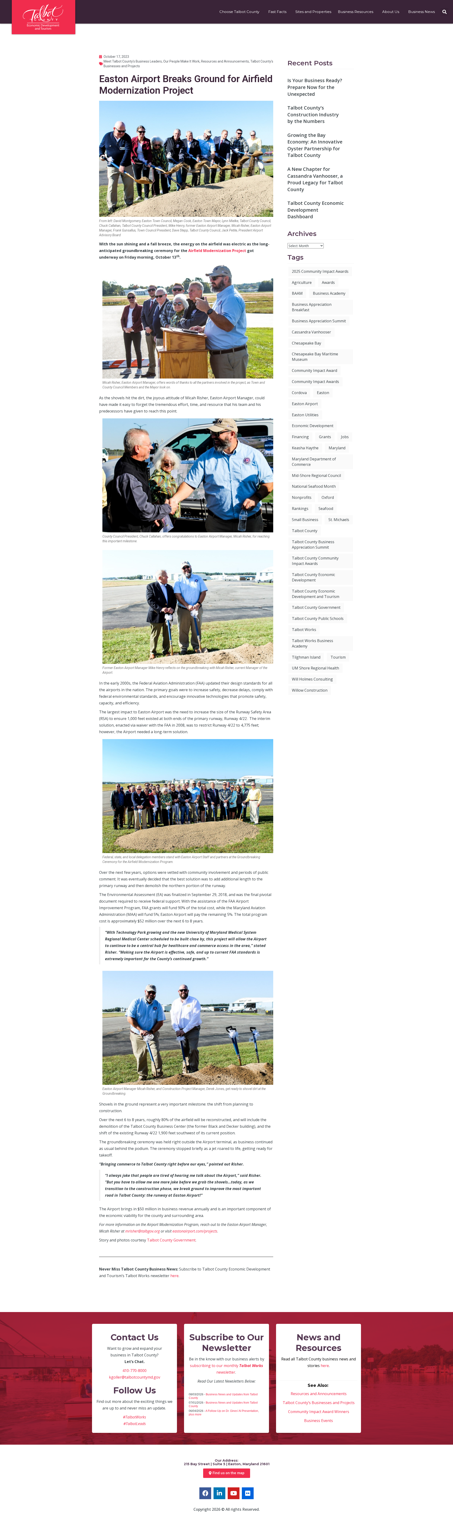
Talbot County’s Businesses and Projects (319, 1402)
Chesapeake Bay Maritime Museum (315, 356)
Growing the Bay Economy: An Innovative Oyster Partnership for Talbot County (314, 145)
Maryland (337, 447)
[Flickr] (248, 1493)
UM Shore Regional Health (315, 668)
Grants (325, 436)
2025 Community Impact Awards (320, 271)
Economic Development (312, 425)
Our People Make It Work (181, 61)
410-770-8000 (134, 1370)
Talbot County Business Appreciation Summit (313, 544)
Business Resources (355, 11)
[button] (444, 12)
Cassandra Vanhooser (311, 332)
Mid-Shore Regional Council (316, 475)
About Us (390, 11)
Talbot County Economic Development (313, 577)
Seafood (326, 508)
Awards (328, 282)
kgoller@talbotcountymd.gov (134, 1377)
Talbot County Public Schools (318, 618)
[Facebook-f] (205, 1493)
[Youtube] (233, 1493)
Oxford (328, 497)
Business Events (318, 1420)
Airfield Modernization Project (217, 250)
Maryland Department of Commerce (314, 461)
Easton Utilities (305, 414)
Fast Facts (277, 11)
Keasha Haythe (305, 447)
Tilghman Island (306, 657)
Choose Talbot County (239, 11)
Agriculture (302, 282)
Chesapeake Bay (306, 343)
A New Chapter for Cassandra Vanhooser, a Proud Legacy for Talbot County (315, 179)
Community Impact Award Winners (318, 1411)
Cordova (299, 392)
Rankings (300, 508)
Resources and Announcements (225, 61)
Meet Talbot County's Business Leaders (133, 61)
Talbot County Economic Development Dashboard (315, 210)
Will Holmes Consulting (312, 679)
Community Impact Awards (315, 381)
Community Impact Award (314, 370)
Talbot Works (304, 629)
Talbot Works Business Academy (312, 643)
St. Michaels (338, 519)
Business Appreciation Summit (319, 321)
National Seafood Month (314, 486)
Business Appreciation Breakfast (311, 307)
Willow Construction (309, 690)
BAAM (297, 293)
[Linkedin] (219, 1493)
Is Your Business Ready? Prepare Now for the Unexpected (314, 87)
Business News (421, 11)
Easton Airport (305, 403)
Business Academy (329, 293)
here (174, 1275)
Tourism (338, 657)
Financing (300, 436)
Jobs (345, 436)
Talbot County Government (171, 1240)
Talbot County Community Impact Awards (315, 560)
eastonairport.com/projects (194, 1231)
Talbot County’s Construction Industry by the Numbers (313, 114)
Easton (323, 392)
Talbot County (304, 530)
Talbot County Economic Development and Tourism (315, 594)
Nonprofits (301, 497)
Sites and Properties (313, 11)
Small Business (305, 519)
